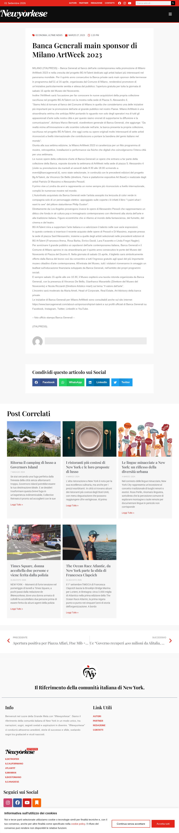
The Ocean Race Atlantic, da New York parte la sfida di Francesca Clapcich (88, 570)
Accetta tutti (163, 823)
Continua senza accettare (131, 823)
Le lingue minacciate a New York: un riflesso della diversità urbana (143, 467)
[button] (44, 382)
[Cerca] (173, 3)
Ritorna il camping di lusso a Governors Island (33, 464)
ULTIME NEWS (55, 35)
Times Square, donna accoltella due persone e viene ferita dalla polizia (29, 570)
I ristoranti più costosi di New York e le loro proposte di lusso (87, 467)
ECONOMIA (41, 35)
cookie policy (78, 823)
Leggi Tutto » (16, 504)
